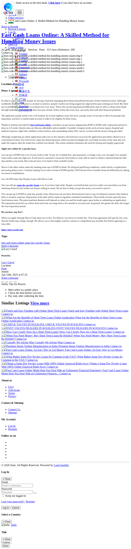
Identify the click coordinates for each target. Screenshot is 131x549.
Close (5, 546)
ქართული (25, 109)
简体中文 (24, 91)
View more (39, 303)
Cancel (15, 507)
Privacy (12, 396)
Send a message (9, 245)
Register (12, 429)
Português (24, 67)
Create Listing (15, 47)
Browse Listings (17, 29)
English (22, 53)
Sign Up (19, 38)
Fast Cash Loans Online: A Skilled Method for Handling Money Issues (55, 38)
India (14, 524)
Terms (11, 393)
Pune (4, 268)
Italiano (22, 74)
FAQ (11, 387)
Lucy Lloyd (7, 262)
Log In (18, 35)
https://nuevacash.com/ (12, 229)
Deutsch (23, 70)
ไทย (21, 102)
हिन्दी (21, 84)
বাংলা (20, 87)
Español (23, 60)
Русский (23, 81)
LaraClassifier (61, 465)
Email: (4, 482)
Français (23, 57)
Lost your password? (13, 501)
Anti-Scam (14, 390)
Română (23, 106)
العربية (22, 64)
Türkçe (22, 77)
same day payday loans (28, 185)
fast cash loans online (41, 125)
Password (6, 488)
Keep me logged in (15, 495)
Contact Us (14, 409)
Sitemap (12, 412)
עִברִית (22, 98)
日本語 (22, 95)
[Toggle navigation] (20, 12)
